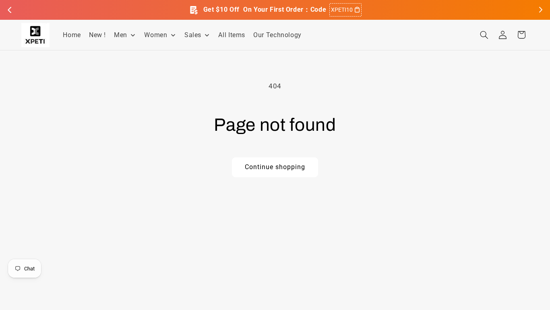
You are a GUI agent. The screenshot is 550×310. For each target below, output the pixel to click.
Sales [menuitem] (192, 35)
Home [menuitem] (72, 35)
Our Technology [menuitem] (277, 35)
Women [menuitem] (155, 35)
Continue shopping (275, 167)
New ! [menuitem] (97, 35)
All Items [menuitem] (231, 35)
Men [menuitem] (120, 35)
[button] (484, 34)
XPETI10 (342, 9)
